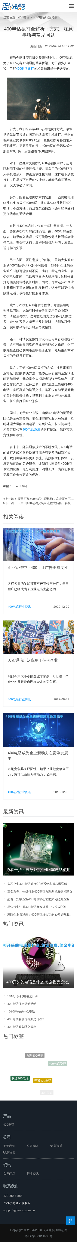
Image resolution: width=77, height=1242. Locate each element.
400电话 (23, 17)
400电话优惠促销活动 (21, 1003)
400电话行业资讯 (45, 17)
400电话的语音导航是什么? (25, 1019)
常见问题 (9, 1173)
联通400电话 (20, 1072)
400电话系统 (31, 429)
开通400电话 (42, 1069)
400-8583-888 (12, 1195)
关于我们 (9, 1146)
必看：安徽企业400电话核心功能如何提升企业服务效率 (40, 899)
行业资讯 (33, 1173)
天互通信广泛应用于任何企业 (33, 660)
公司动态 (33, 1146)
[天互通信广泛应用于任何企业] (38, 637)
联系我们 (9, 1152)
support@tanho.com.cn (19, 1210)
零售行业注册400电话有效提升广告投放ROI (36, 906)
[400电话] (14, 6)
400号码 (21, 486)
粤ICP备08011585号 (38, 1236)
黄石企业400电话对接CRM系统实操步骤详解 (37, 883)
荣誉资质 (56, 1146)
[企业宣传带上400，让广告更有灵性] (38, 544)
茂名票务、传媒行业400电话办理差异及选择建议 (39, 891)
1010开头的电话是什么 (22, 996)
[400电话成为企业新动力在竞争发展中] (38, 729)
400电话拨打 (25, 68)
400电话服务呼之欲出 (21, 1026)
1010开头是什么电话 (21, 1011)
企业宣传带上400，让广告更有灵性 (38, 567)
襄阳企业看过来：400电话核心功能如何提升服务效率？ (40, 914)
